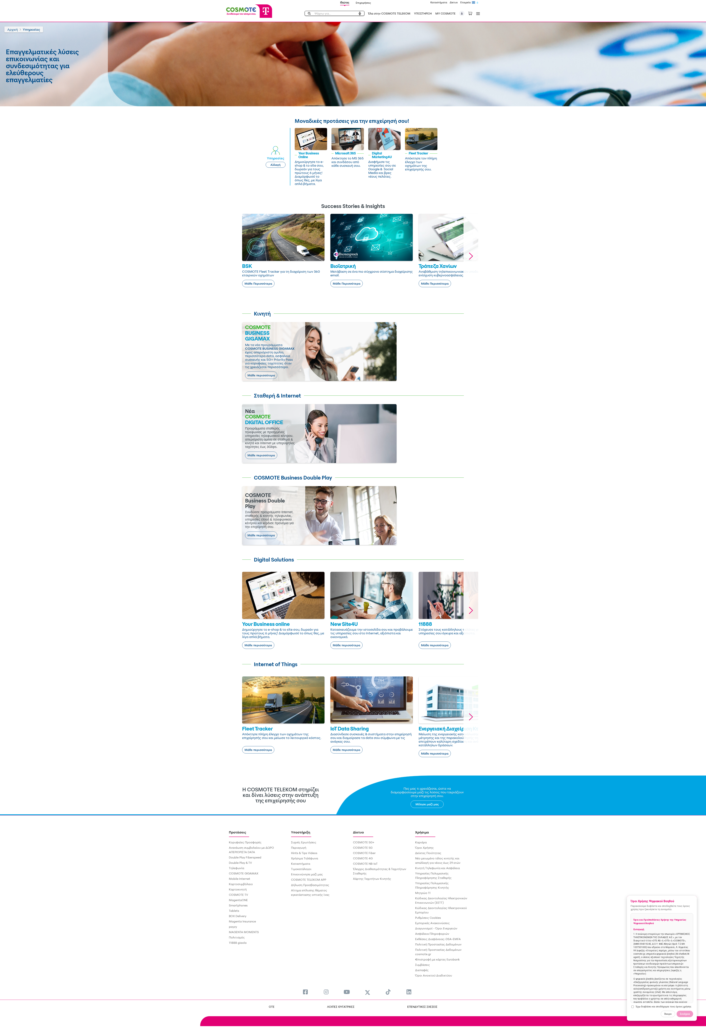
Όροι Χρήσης (424, 847)
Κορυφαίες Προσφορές (245, 842)
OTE (271, 1006)
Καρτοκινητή (238, 889)
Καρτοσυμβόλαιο (241, 884)
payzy (233, 927)
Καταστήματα (438, 2)
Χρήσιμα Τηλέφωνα (304, 858)
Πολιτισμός (237, 937)
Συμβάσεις (422, 965)
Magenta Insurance (242, 921)
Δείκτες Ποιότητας (428, 853)
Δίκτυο (454, 2)
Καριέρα (421, 842)
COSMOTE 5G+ (363, 842)
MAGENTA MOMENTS (244, 932)
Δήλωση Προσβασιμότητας (310, 885)
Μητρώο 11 (423, 893)
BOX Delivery (237, 916)
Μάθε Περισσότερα (258, 283)
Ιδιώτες (344, 2)
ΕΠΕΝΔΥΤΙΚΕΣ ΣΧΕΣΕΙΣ (422, 1006)
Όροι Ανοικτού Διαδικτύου (433, 975)
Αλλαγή (275, 165)
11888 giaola (238, 943)
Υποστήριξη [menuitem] (300, 832)
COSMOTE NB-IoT (365, 863)
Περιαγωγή (298, 847)
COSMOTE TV (238, 895)
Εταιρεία (465, 2)
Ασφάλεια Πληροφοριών (432, 933)
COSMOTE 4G (363, 858)
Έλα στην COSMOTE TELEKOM (389, 13)
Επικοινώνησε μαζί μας (307, 874)
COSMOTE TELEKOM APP (308, 879)
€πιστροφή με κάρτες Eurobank (437, 959)
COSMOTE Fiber (364, 853)
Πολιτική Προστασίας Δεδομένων (438, 944)
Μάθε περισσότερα (261, 375)
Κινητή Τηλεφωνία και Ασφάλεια (437, 868)
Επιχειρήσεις (363, 2)
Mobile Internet (239, 879)
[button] (462, 13)
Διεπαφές (422, 970)
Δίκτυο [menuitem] (358, 832)
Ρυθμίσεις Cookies (428, 917)
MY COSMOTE (445, 13)
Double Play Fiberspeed (245, 857)
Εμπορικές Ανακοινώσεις (432, 923)
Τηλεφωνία (236, 868)
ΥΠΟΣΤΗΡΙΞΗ (423, 13)
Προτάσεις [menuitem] (237, 832)
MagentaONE (238, 900)
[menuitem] (305, 991)
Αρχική (12, 29)
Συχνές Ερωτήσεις (303, 842)
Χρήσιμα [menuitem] (422, 832)
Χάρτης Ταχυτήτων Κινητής (372, 879)
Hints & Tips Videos (304, 853)
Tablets (234, 911)
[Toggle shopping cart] (472, 13)
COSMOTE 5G (362, 847)
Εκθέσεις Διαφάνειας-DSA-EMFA (438, 939)
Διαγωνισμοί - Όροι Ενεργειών (436, 928)
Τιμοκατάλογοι (301, 869)
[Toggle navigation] (477, 13)
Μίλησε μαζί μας (427, 804)
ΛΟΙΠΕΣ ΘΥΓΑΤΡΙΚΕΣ (340, 1006)
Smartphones (238, 905)
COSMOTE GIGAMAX (243, 873)
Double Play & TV (240, 863)
